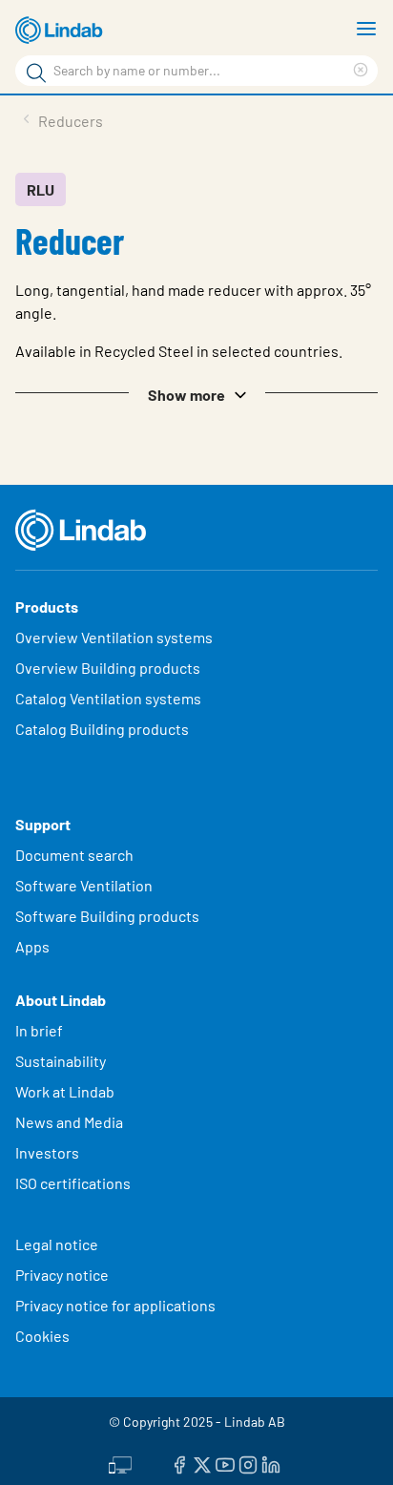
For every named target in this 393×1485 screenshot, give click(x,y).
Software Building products (107, 916)
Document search (74, 855)
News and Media (69, 1122)
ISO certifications (73, 1183)
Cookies (42, 1336)
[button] (196, 393)
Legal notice (56, 1244)
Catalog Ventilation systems (108, 698)
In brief (40, 1030)
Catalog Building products (102, 729)
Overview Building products (107, 668)
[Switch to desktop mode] (120, 1463)
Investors (47, 1152)
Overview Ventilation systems (114, 637)
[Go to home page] (62, 30)
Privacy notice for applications (115, 1305)
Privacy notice (62, 1274)
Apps (32, 946)
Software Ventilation (84, 885)
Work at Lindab (64, 1091)
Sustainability (62, 1061)
